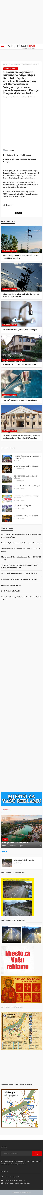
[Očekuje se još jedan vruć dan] (7, 863)
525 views (32, 97)
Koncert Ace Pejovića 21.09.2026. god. (27, 486)
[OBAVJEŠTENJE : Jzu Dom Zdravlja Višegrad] (7, 479)
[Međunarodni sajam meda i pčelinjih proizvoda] (7, 498)
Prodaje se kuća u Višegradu (15, 843)
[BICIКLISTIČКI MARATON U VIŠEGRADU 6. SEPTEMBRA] (7, 459)
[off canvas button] (2, 46)
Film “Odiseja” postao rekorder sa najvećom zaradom (19, 573)
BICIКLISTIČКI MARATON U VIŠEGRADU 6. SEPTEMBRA (27, 457)
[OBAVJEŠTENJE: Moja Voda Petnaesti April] (21, 314)
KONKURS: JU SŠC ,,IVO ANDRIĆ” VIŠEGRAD (20, 365)
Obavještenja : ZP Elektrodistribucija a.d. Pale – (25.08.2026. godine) (21, 257)
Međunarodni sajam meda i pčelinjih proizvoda (26, 497)
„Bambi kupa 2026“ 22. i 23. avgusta (26, 515)
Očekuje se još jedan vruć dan (11, 585)
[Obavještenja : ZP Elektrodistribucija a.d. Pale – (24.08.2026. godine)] (21, 277)
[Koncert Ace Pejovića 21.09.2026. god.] (7, 489)
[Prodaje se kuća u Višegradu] (21, 831)
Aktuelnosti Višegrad (10, 68)
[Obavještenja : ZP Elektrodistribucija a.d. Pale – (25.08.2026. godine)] (21, 239)
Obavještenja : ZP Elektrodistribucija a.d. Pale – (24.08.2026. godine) (21, 295)
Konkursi (21, 359)
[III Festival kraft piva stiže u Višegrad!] (7, 469)
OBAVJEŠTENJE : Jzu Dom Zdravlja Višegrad (25, 477)
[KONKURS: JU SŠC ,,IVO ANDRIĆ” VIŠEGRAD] (21, 348)
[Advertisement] (21, 21)
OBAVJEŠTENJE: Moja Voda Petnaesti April (20, 330)
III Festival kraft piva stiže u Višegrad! (26, 466)
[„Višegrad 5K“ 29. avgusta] (7, 508)
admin (4, 845)
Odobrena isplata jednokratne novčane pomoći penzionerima (21, 543)
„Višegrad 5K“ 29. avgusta (22, 506)
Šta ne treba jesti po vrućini (10, 591)
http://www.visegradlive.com (20, 1183)
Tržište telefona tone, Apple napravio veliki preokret (19, 579)
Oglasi (5, 839)
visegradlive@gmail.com (16, 1180)
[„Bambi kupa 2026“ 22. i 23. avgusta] (7, 518)
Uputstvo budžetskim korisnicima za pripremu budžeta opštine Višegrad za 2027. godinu (21, 437)
